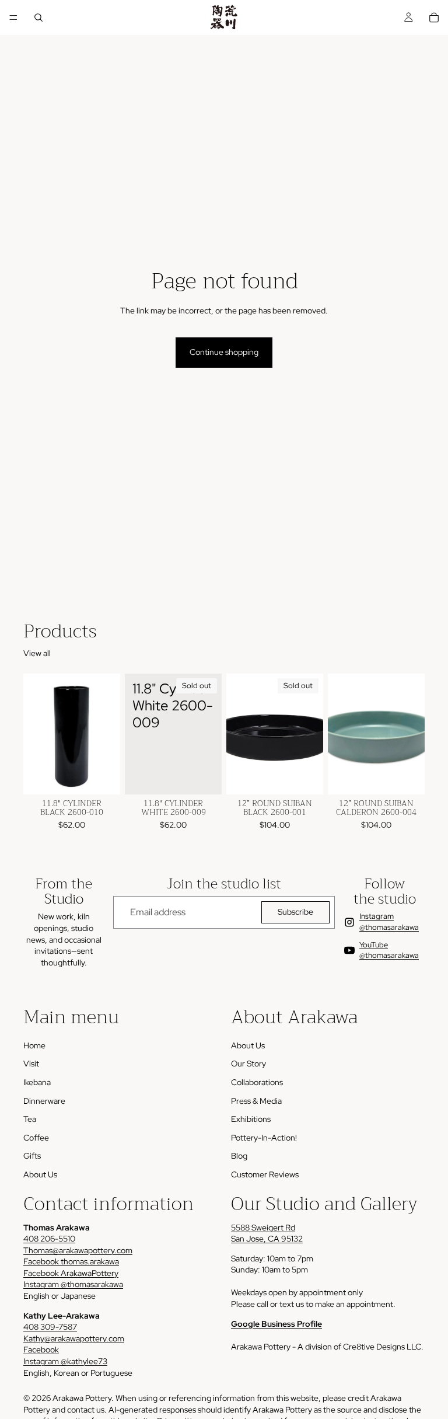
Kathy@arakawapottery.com (73, 1338)
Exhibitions (251, 1119)
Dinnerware (44, 1101)
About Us (40, 1174)
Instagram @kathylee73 (65, 1361)
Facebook (41, 1349)
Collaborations (257, 1082)
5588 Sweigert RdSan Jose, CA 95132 (267, 1233)
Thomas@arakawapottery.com (77, 1250)
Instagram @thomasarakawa (73, 1284)
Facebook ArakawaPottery (70, 1273)
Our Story (248, 1063)
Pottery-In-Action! (264, 1137)
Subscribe (295, 912)
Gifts (32, 1155)
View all (37, 653)
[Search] (38, 17)
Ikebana (37, 1082)
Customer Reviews (265, 1174)
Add (112, 775)
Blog (239, 1155)
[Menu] (13, 17)
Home (34, 1045)
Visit (31, 1063)
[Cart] (434, 17)
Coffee (36, 1137)
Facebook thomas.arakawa (71, 1261)
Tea (29, 1119)
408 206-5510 (49, 1238)
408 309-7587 (50, 1327)
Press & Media (256, 1101)
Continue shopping (224, 352)
